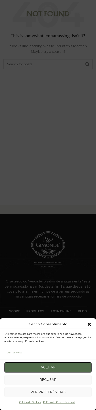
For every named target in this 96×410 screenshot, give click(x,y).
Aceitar (48, 367)
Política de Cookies (30, 402)
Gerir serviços (14, 352)
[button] (89, 324)
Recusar (48, 379)
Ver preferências (48, 392)
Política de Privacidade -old (59, 402)
